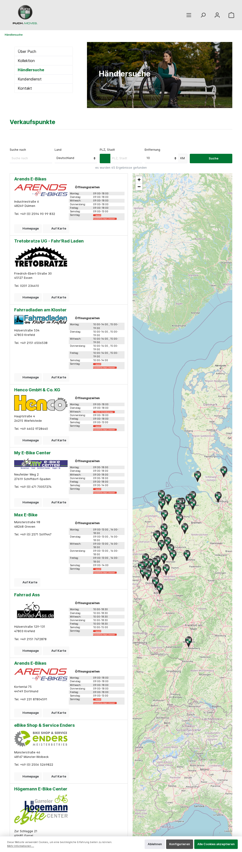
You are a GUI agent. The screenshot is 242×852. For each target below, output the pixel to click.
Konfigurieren (179, 844)
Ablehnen (155, 844)
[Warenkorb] (231, 15)
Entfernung (152, 149)
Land (58, 149)
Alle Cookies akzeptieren (216, 844)
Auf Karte (58, 228)
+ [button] (139, 180)
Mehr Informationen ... (20, 846)
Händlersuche (31, 69)
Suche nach (18, 149)
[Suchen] (203, 15)
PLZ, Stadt (107, 149)
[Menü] (189, 15)
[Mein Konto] (217, 15)
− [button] (139, 187)
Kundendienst (30, 79)
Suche (213, 158)
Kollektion (26, 60)
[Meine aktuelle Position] (105, 158)
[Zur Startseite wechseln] (26, 15)
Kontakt (25, 88)
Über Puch (27, 51)
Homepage (30, 228)
